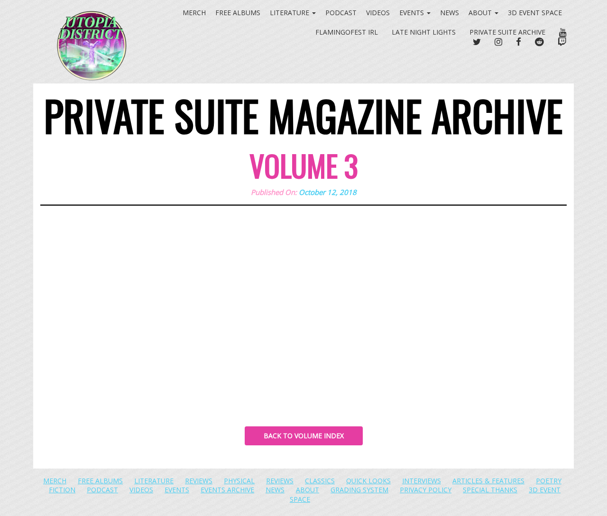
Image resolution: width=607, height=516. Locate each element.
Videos (378, 12)
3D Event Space (535, 12)
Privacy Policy (425, 489)
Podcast (341, 12)
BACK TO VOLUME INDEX (304, 435)
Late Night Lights (424, 32)
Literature (154, 480)
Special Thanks (490, 489)
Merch (54, 480)
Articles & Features (488, 480)
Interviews (421, 480)
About (481, 12)
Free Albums (100, 480)
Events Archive (227, 489)
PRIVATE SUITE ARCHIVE (507, 32)
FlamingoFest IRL (346, 32)
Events (412, 12)
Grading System (359, 489)
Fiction (62, 489)
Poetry (548, 480)
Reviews (198, 480)
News (449, 12)
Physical (239, 480)
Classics (320, 480)
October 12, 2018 (328, 192)
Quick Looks (368, 480)
